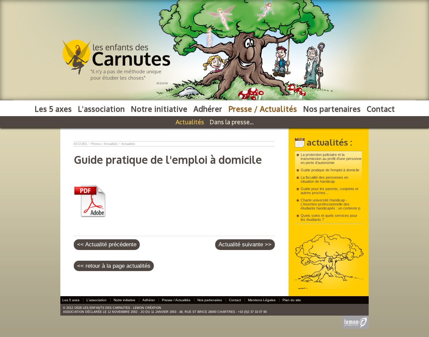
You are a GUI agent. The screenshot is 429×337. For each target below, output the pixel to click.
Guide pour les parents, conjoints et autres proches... (329, 191)
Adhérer (207, 108)
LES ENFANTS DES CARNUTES (96, 42)
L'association (101, 108)
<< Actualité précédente (106, 244)
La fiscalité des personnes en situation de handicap (324, 179)
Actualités (190, 121)
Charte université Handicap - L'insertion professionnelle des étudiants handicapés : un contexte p (330, 204)
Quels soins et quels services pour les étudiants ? (329, 218)
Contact (381, 108)
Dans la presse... (231, 121)
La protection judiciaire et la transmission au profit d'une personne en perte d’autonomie (331, 159)
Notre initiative (159, 108)
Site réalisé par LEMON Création (356, 319)
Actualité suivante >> (245, 244)
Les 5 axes (53, 108)
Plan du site (292, 300)
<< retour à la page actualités (113, 266)
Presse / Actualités (262, 108)
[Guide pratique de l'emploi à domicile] (90, 216)
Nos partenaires (332, 108)
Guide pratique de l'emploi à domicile (330, 170)
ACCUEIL (80, 144)
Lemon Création (147, 308)
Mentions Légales (261, 300)
